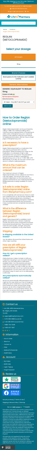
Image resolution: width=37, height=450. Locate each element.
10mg (18, 64)
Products (13, 29)
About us (7, 341)
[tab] (18, 57)
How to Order (8, 338)
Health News (8, 353)
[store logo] (18, 16)
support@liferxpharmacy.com (13, 316)
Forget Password (9, 370)
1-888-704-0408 (26, 6)
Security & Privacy (8, 399)
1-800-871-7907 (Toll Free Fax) (19, 8)
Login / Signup (8, 367)
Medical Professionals (10, 350)
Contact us (7, 344)
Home (5, 29)
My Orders (7, 361)
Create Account (19, 11)
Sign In (11, 11)
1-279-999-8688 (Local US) (13, 6)
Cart (28, 11)
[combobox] (18, 23)
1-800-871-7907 (9, 327)
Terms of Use (19, 399)
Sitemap (22, 402)
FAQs (5, 347)
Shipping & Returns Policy (10, 402)
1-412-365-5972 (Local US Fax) (13, 322)
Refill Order (7, 364)
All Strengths (18, 57)
